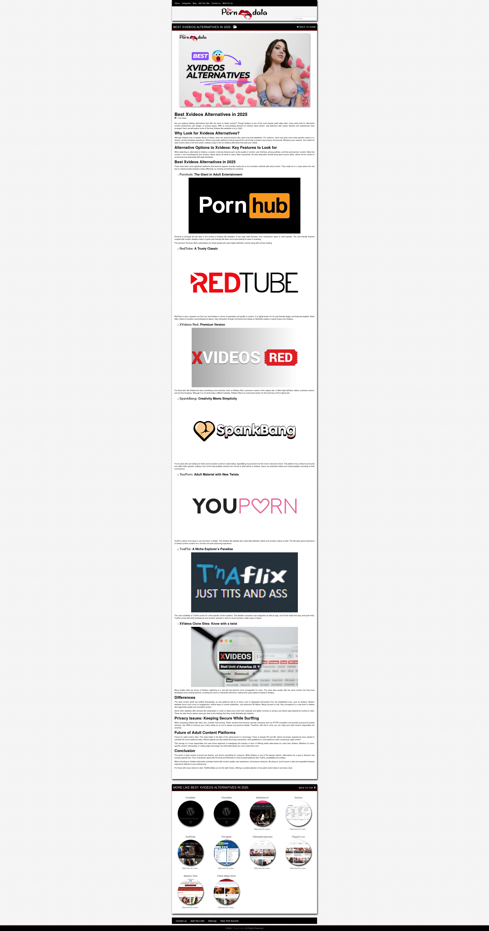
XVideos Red (189, 324)
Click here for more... (262, 829)
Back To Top (306, 788)
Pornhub (186, 174)
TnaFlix (185, 549)
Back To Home (307, 27)
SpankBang (188, 398)
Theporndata (238, 928)
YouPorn (186, 474)
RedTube (186, 248)
